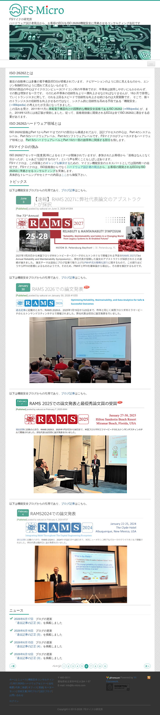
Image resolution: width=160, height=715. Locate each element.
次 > (147, 666)
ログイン (14, 700)
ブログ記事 (68, 190)
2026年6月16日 (23, 630)
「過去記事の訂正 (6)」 (28, 623)
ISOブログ (33, 691)
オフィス (32, 687)
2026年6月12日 (23, 654)
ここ (64, 175)
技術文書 (22, 691)
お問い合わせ (16, 695)
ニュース (22, 679)
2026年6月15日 (23, 642)
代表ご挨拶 (21, 687)
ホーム (12, 679)
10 (105, 666)
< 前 (13, 666)
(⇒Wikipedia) (18, 105)
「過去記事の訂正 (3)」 (28, 658)
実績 (41, 687)
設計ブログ (46, 691)
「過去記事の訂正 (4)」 (28, 646)
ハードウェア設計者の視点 (83, 167)
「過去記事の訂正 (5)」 (28, 634)
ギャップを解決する (58, 163)
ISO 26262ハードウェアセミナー (30, 683)
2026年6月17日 (23, 619)
